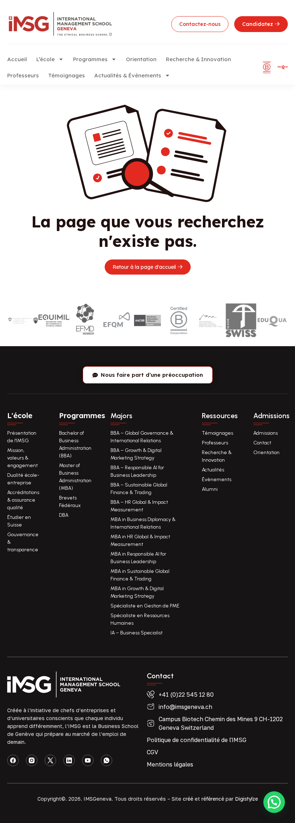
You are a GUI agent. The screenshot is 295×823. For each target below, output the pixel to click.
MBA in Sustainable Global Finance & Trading (139, 575)
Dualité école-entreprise (23, 479)
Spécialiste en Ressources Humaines (139, 619)
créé (188, 799)
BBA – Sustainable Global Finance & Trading (138, 489)
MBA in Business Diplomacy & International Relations (143, 523)
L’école (45, 59)
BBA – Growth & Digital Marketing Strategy (136, 454)
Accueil (17, 59)
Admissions (265, 433)
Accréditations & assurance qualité (23, 500)
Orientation (141, 59)
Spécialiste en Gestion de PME (145, 606)
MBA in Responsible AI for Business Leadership (138, 558)
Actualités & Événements (127, 75)
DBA (63, 515)
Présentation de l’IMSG (21, 437)
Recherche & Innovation (198, 59)
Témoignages (66, 75)
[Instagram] (32, 760)
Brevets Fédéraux (70, 501)
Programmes (90, 59)
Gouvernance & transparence (22, 542)
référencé (212, 799)
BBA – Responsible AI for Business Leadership (137, 471)
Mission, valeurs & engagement (22, 458)
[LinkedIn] (69, 760)
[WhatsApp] (106, 760)
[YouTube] (88, 760)
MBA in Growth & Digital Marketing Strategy (137, 592)
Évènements (216, 479)
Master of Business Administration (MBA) (75, 476)
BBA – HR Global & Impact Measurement (139, 506)
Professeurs (23, 75)
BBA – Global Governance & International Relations (141, 437)
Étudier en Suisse (19, 521)
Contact (262, 443)
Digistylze (246, 799)
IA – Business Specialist (136, 633)
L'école (19, 415)
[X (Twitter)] (50, 760)
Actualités (213, 470)
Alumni (210, 489)
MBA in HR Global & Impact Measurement (140, 540)
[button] (274, 802)
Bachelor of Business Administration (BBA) (75, 444)
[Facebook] (13, 760)
